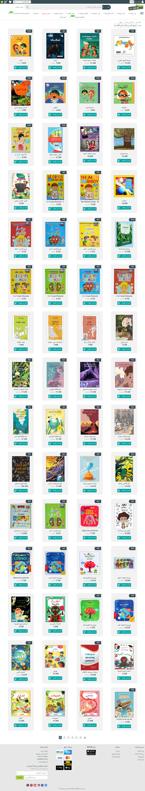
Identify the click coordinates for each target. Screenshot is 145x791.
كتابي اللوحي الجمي (20, 200)
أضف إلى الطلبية (126, 67)
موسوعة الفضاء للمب (55, 578)
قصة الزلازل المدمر (124, 436)
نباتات (55, 60)
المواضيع (138, 22)
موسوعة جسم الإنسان (21, 530)
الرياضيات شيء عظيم (55, 342)
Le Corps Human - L (55, 202)
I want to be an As (124, 719)
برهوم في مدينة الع (124, 530)
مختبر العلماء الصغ (90, 153)
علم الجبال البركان (90, 436)
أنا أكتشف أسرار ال (21, 154)
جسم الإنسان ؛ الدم (55, 249)
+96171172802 (42, 756)
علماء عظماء (21, 342)
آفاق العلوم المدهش (21, 483)
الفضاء (124, 200)
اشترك (20, 777)
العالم (21, 718)
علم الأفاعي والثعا (124, 483)
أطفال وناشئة (129, 22)
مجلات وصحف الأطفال (89, 672)
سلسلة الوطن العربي (124, 60)
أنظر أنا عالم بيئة (55, 624)
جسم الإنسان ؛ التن (55, 530)
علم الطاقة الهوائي (55, 389)
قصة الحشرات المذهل (21, 389)
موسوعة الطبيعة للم (89, 578)
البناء (20, 60)
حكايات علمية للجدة (89, 60)
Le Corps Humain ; (124, 296)
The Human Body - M (90, 202)
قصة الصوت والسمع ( (124, 389)
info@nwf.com (42, 759)
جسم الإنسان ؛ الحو (90, 249)
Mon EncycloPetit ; (90, 530)
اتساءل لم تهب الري (21, 107)
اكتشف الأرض (20, 672)
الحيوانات (55, 718)
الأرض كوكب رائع (89, 342)
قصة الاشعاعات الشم (55, 483)
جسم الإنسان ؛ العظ (21, 249)
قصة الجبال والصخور (90, 389)
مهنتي (55, 671)
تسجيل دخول (138, 2)
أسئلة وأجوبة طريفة (20, 624)
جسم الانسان (90, 107)
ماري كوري (124, 342)
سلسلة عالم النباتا (124, 249)
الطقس (55, 107)
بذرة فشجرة (124, 153)
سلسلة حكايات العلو (124, 578)
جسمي (90, 718)
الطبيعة (124, 107)
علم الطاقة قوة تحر (21, 436)
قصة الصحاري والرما (89, 483)
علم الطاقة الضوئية (55, 436)
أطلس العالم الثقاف (55, 154)
